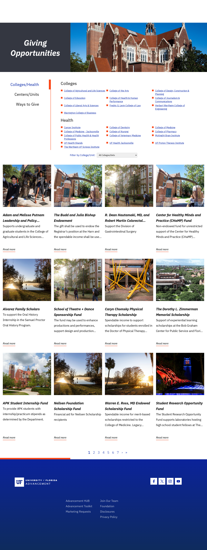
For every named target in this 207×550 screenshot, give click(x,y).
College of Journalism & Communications (167, 100)
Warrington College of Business (80, 112)
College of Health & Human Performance (124, 100)
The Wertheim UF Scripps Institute (81, 146)
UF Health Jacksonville (121, 143)
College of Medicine (165, 127)
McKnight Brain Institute (167, 135)
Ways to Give (27, 104)
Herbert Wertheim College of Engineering (170, 107)
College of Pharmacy (166, 131)
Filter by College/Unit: (82, 155)
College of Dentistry (120, 127)
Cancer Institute (72, 127)
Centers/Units (27, 94)
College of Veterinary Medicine (125, 135)
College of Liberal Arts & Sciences (81, 105)
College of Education (74, 98)
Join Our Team (109, 501)
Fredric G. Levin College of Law (125, 105)
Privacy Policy (108, 517)
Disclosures (107, 511)
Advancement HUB (78, 501)
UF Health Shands (73, 143)
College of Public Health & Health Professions (81, 137)
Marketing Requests (78, 511)
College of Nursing (119, 131)
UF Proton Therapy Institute (169, 143)
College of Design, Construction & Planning (172, 92)
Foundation (107, 506)
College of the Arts (119, 90)
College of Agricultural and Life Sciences (84, 90)
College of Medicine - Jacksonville (81, 131)
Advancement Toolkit (79, 506)
